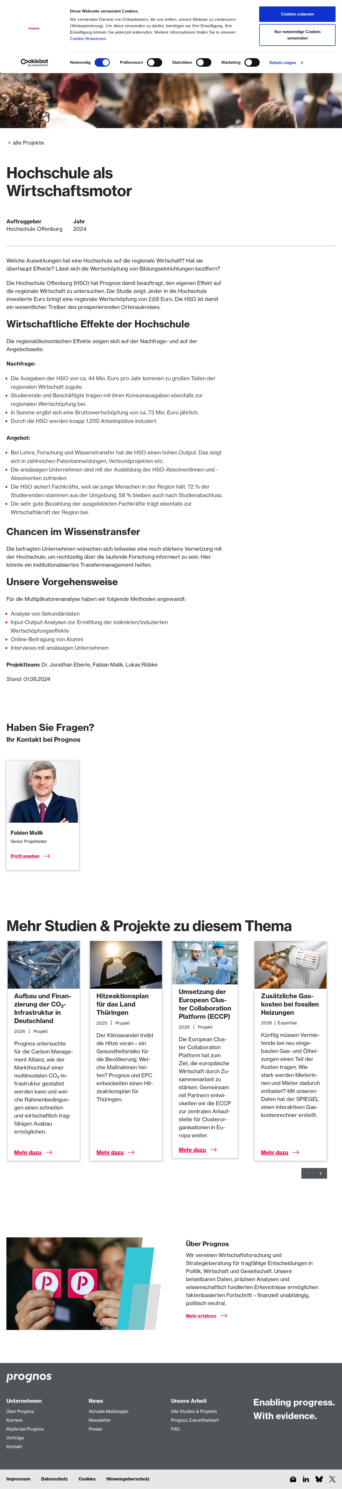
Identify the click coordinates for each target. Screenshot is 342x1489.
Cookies (87, 1479)
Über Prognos (20, 1411)
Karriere (14, 1420)
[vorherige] (307, 1173)
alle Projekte (28, 142)
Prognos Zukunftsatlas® (195, 1420)
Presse (95, 1429)
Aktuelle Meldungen (108, 1411)
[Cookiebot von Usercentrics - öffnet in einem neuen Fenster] (34, 63)
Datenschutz (54, 1479)
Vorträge (15, 1437)
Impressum (18, 1479)
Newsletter (100, 1420)
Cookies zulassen (297, 14)
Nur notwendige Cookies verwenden (297, 34)
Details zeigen (283, 62)
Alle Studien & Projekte (194, 1411)
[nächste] (320, 1173)
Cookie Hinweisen (88, 38)
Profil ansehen (25, 856)
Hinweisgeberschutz (128, 1479)
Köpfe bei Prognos (25, 1429)
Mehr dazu (27, 1152)
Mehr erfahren (201, 1315)
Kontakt (14, 1446)
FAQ (175, 1429)
